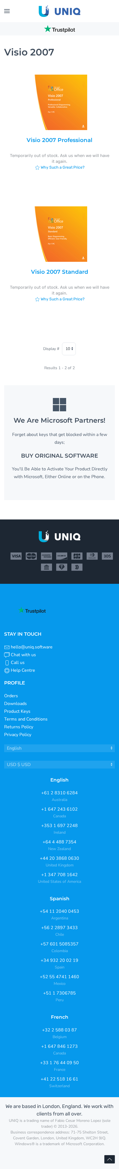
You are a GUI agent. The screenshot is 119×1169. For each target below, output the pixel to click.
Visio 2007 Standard (59, 271)
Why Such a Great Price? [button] (62, 167)
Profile (14, 683)
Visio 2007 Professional (59, 140)
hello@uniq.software (32, 647)
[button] (7, 11)
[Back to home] (59, 11)
